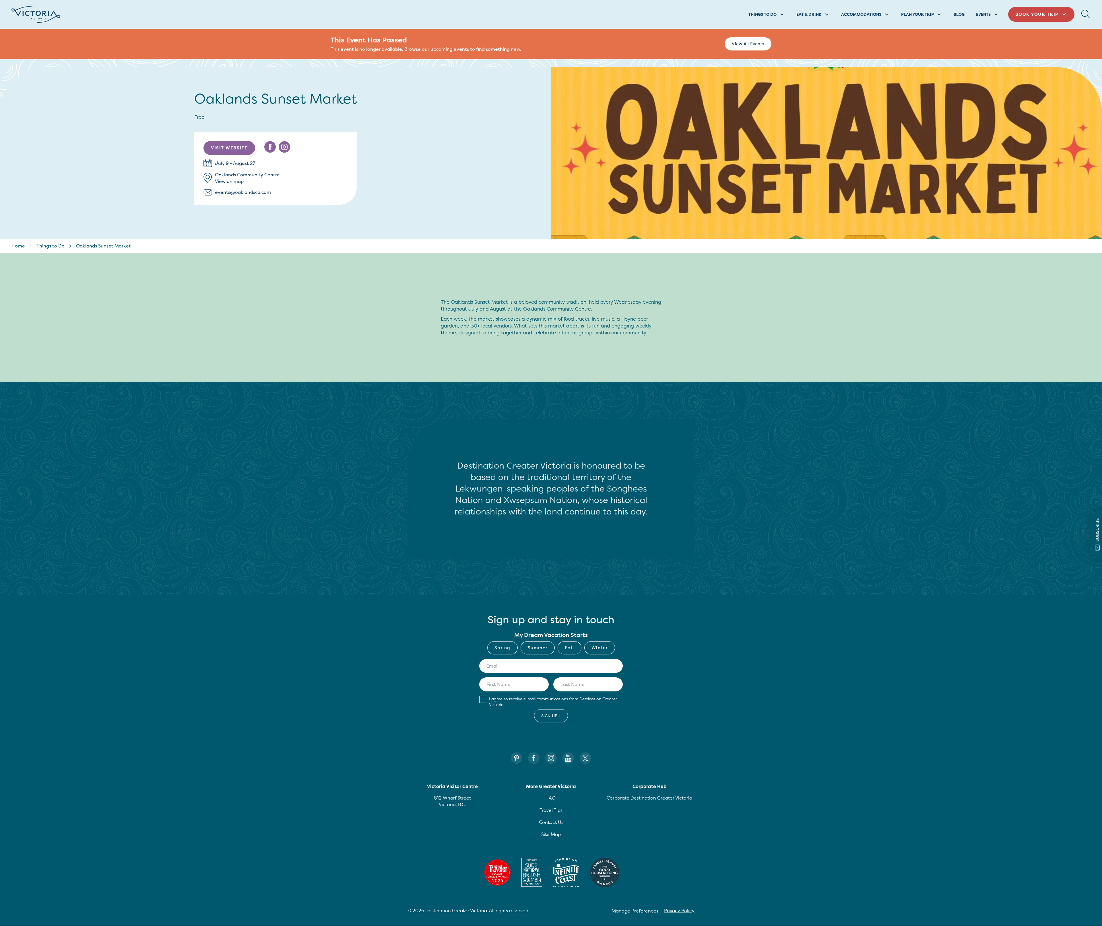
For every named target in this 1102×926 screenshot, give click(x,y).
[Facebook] (534, 758)
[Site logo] (35, 14)
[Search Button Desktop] (1086, 14)
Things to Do (50, 246)
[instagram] (284, 147)
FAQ (551, 798)
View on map (229, 181)
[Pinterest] (516, 758)
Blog (959, 14)
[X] (585, 758)
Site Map (551, 834)
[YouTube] (568, 758)
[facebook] (270, 147)
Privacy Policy (679, 910)
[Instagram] (551, 758)
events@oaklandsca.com (243, 192)
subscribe (1097, 530)
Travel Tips (551, 810)
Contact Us (551, 822)
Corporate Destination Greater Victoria (649, 798)
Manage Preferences (635, 911)
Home (18, 246)
